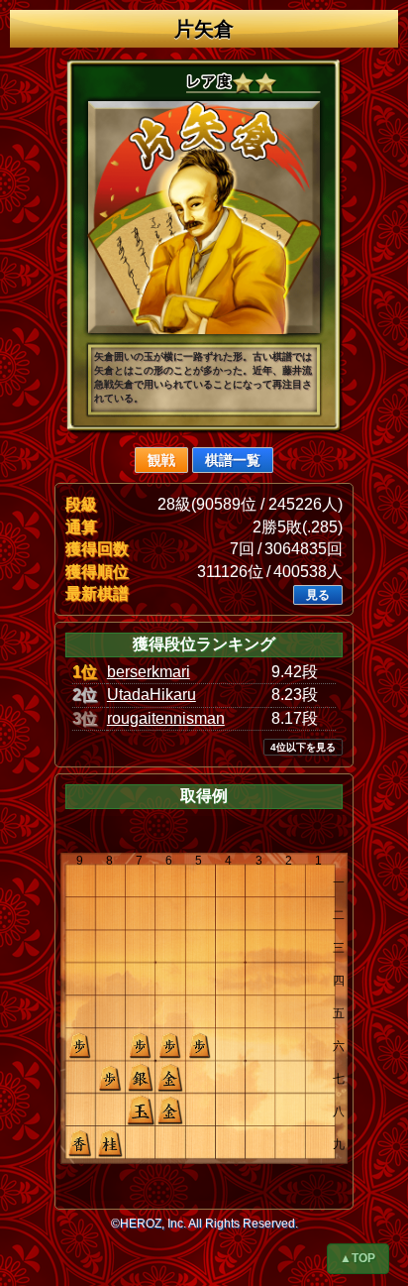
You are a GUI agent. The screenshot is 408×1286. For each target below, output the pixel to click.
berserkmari (148, 671)
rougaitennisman (166, 718)
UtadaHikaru (151, 694)
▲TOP (357, 1258)
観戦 (161, 460)
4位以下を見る (303, 747)
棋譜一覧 (232, 460)
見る (318, 595)
